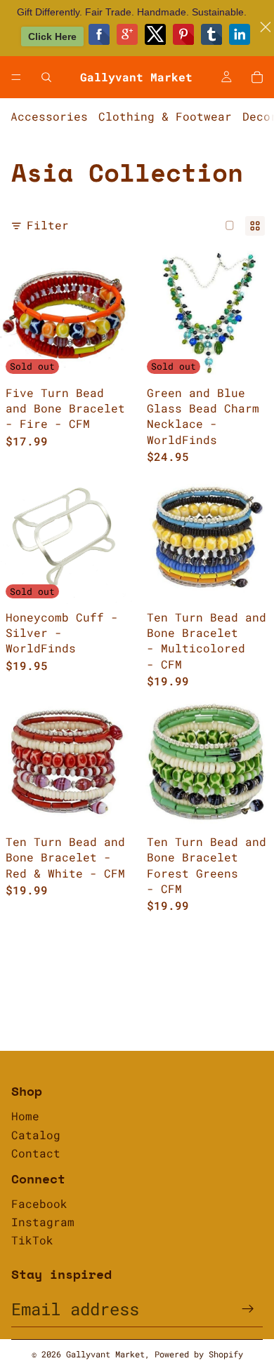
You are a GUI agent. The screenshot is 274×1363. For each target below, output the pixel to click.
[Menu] (16, 77)
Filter (48, 224)
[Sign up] (248, 1309)
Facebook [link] (39, 1203)
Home (25, 1115)
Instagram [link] (42, 1221)
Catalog (35, 1134)
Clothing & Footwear (165, 116)
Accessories (49, 116)
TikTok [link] (32, 1240)
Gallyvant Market (105, 1353)
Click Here (52, 36)
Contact (35, 1153)
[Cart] (257, 77)
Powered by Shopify (199, 1353)
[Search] (46, 77)
